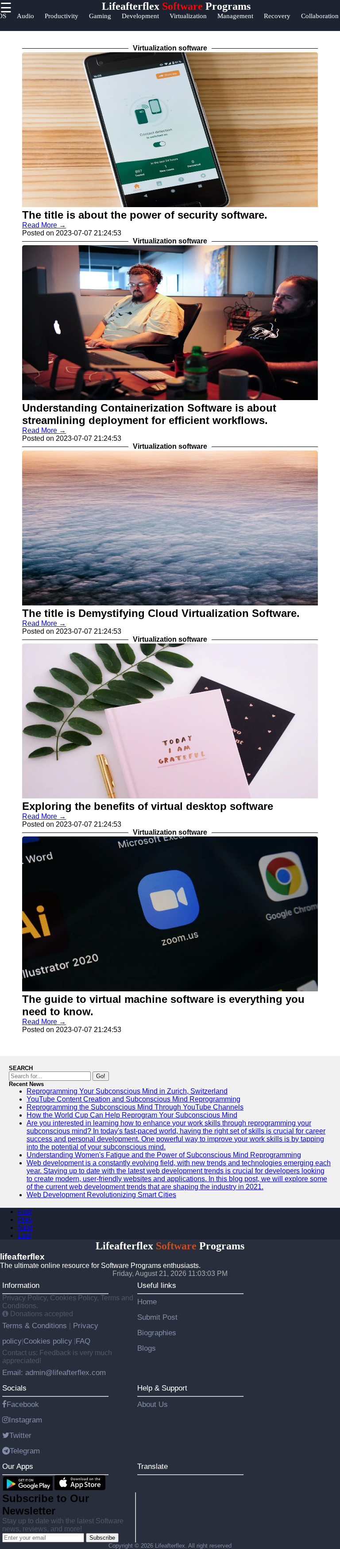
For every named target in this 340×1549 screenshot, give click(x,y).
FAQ (83, 1341)
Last (24, 1235)
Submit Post (157, 1317)
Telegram (25, 1450)
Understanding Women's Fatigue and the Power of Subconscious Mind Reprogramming (164, 1155)
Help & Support (162, 1387)
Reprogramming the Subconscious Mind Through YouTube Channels (135, 1107)
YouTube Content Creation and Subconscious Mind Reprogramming (133, 1099)
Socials (14, 1387)
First (24, 1211)
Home (147, 1301)
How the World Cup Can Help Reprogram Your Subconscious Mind (132, 1115)
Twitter (20, 1435)
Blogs (146, 1348)
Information (20, 1285)
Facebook (23, 1404)
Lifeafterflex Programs (176, 6)
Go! (100, 1076)
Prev (25, 1219)
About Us (152, 1404)
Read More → (44, 225)
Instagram (25, 1419)
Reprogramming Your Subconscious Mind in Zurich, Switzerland (127, 1091)
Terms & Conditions (35, 1325)
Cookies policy (47, 1341)
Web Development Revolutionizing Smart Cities (101, 1194)
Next (25, 1227)
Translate (152, 1466)
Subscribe (102, 1537)
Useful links (156, 1285)
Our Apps (17, 1466)
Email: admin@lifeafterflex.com (54, 1372)
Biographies (156, 1332)
